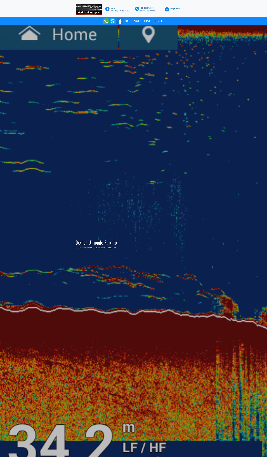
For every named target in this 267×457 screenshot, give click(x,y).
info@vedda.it (175, 8)
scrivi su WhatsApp (147, 11)
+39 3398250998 (147, 7)
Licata (113, 7)
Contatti (158, 21)
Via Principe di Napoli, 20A (120, 11)
